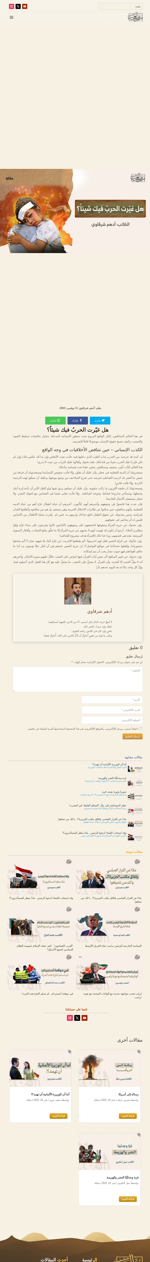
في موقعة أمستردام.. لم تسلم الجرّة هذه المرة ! (47, 993)
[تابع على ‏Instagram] (11, 6)
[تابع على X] (18, 6)
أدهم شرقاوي (99, 611)
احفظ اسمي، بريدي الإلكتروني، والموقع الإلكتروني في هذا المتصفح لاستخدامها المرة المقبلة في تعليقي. (82, 728)
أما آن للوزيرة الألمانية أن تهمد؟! (50, 1094)
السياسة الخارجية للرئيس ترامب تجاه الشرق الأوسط (113, 945)
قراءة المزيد (128, 1115)
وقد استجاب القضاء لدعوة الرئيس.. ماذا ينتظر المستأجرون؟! (41, 897)
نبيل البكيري (124, 1183)
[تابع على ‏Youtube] (24, 6)
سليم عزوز (55, 1100)
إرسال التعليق (132, 736)
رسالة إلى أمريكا (129, 1094)
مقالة (96, 1100)
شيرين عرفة (123, 1100)
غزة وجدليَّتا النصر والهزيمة (123, 1177)
